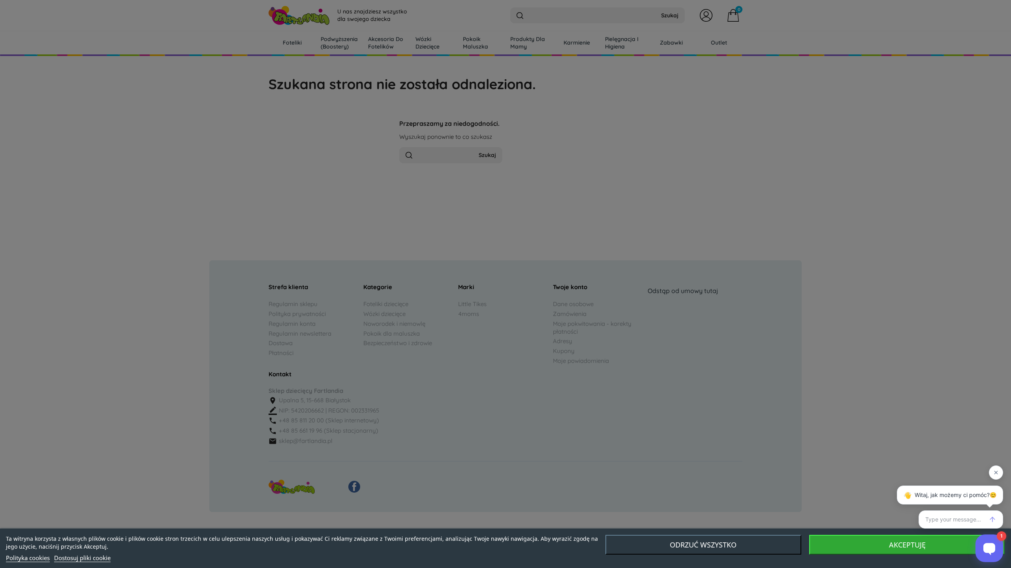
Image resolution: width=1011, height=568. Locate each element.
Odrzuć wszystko (703, 544)
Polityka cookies (28, 558)
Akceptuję (907, 544)
